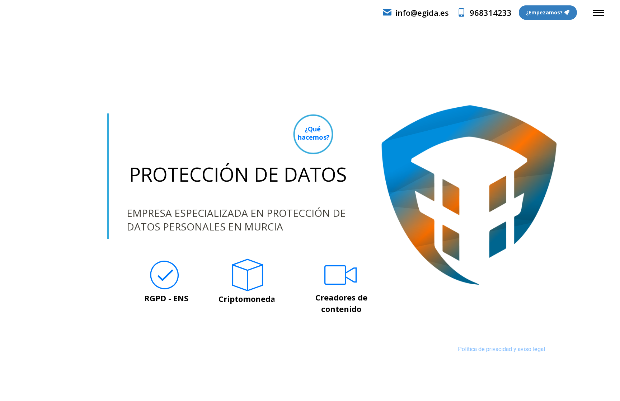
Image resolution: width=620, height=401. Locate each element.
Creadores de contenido (341, 303)
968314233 (491, 12)
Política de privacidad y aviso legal (501, 349)
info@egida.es (422, 12)
